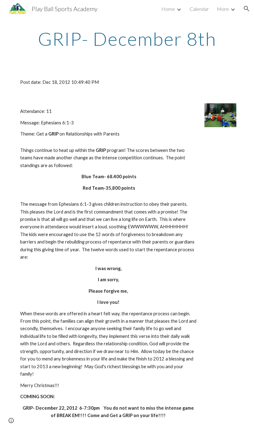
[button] (246, 8)
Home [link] (168, 9)
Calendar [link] (199, 9)
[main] (127, 38)
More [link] (223, 9)
